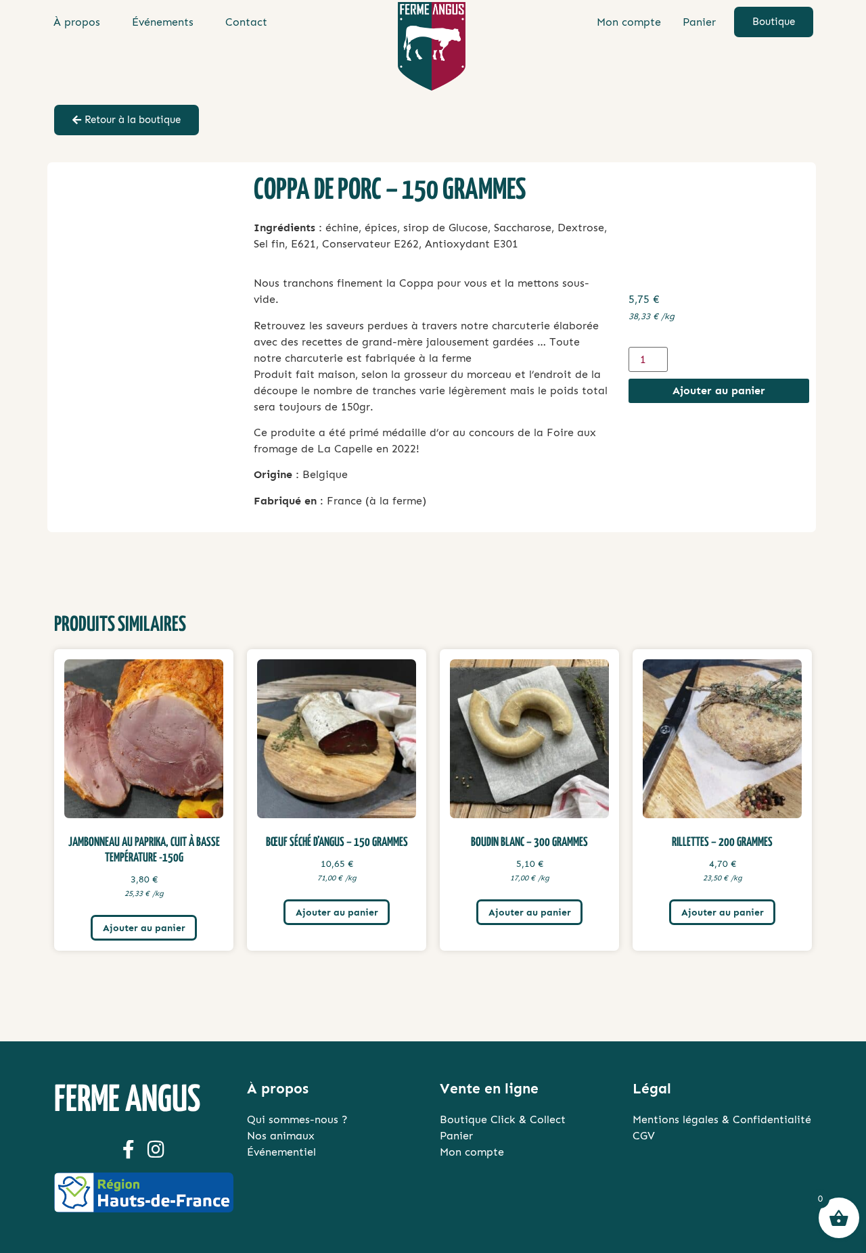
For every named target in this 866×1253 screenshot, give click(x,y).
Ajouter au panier (719, 390)
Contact (246, 22)
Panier (699, 22)
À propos (76, 22)
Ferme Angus (127, 1100)
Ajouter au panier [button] (144, 928)
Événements (162, 22)
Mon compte (629, 22)
